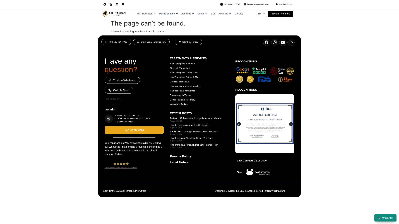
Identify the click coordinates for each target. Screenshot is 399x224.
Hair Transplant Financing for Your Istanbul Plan (194, 144)
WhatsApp (387, 218)
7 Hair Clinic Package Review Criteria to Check (194, 131)
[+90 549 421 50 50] (221, 4)
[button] (146, 13)
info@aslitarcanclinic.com (258, 4)
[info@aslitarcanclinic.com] (245, 4)
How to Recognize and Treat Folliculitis (189, 125)
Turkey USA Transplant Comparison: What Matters (195, 118)
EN (260, 13)
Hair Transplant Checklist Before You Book (191, 138)
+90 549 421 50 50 (232, 4)
